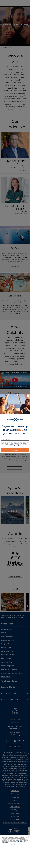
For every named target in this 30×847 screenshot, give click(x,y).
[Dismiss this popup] (28, 396)
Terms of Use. (5, 842)
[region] (15, 841)
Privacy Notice (19, 841)
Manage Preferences (15, 844)
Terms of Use (13, 443)
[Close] (28, 837)
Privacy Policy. (17, 445)
